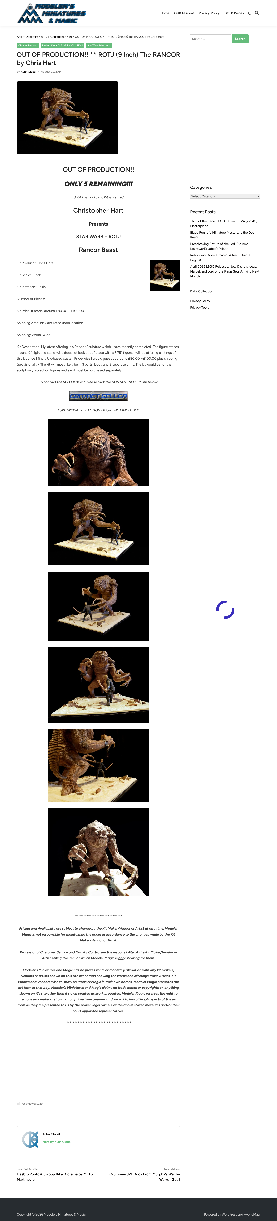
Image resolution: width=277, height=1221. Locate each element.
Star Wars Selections (99, 45)
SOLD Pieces (234, 13)
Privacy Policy (209, 13)
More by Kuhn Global (56, 1142)
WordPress (229, 1214)
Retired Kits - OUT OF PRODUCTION (62, 45)
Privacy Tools (199, 307)
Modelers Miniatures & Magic (65, 1214)
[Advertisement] (98, 1044)
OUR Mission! (184, 13)
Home (164, 13)
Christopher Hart (27, 45)
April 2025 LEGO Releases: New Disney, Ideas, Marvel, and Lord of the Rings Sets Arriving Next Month (224, 271)
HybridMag (252, 1214)
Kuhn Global (28, 71)
